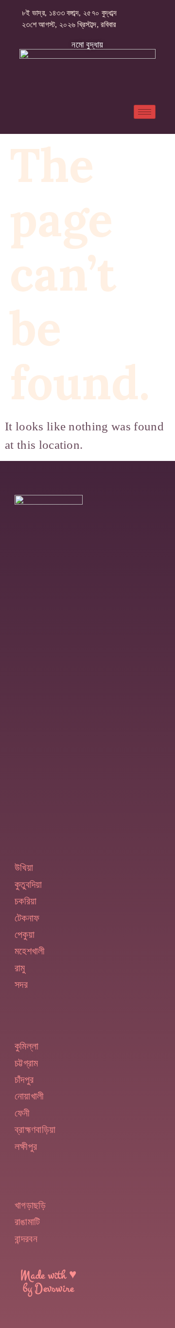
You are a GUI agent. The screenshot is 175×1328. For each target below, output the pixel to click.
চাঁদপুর (24, 1079)
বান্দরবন (26, 1238)
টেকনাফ (27, 918)
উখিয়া (24, 867)
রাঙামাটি (27, 1221)
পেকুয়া (25, 934)
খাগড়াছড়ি (30, 1205)
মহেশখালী (30, 951)
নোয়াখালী (29, 1096)
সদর (21, 984)
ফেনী (22, 1113)
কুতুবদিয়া (28, 884)
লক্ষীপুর (26, 1146)
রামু (20, 968)
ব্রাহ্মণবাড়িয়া (35, 1129)
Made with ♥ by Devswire (48, 1281)
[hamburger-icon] (145, 112)
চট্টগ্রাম (26, 1063)
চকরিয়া (25, 901)
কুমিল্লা (26, 1046)
